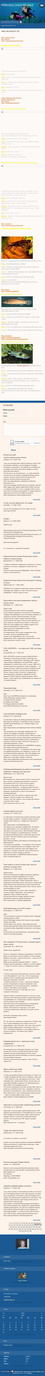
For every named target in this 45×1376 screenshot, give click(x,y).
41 (9, 1229)
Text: (4, 422)
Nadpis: (5, 416)
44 (17, 1229)
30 (13, 1227)
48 (27, 1229)
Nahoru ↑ (30, 1373)
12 (32, 1223)
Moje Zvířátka (22, 1280)
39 (37, 1227)
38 (34, 1227)
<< (3, 1313)
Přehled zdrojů (8, 1345)
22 (25, 1225)
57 (28, 1231)
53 (40, 1229)
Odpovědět (36, 499)
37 (31, 1227)
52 (38, 1229)
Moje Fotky (7, 1261)
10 (26, 1223)
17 (12, 1225)
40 (39, 1227)
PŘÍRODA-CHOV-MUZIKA (17, 5)
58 (30, 1231)
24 (30, 1225)
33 (21, 1227)
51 (35, 1229)
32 (18, 1227)
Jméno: (5, 413)
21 (22, 1225)
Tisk (42, 1371)
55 (23, 1231)
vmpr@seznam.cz (9, 1299)
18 (14, 1225)
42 (12, 1229)
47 (25, 1229)
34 (23, 1227)
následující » (38, 1224)
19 (17, 1225)
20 (20, 1225)
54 (20, 1231)
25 (33, 1225)
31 (16, 1227)
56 (25, 1231)
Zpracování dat (28, 1371)
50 (33, 1229)
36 (29, 1227)
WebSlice (38, 1371)
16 (9, 1225)
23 (27, 1225)
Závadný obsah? (18, 1371)
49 (30, 1229)
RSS (33, 1371)
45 (20, 1229)
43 (14, 1229)
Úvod (2, 25)
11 (29, 1223)
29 (10, 1227)
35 (26, 1227)
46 (22, 1229)
